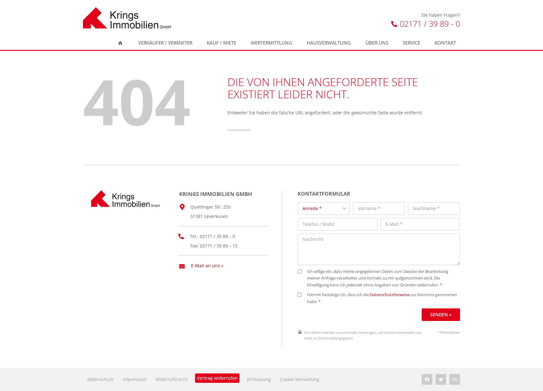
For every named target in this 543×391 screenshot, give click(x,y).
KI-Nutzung (259, 379)
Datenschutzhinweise (390, 294)
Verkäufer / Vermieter (165, 43)
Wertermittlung (271, 43)
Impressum (135, 379)
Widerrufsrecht (172, 379)
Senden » (441, 315)
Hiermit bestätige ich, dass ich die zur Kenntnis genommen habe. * (382, 298)
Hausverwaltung (329, 43)
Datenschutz (100, 379)
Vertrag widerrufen (217, 378)
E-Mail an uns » (207, 266)
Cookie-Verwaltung (299, 379)
